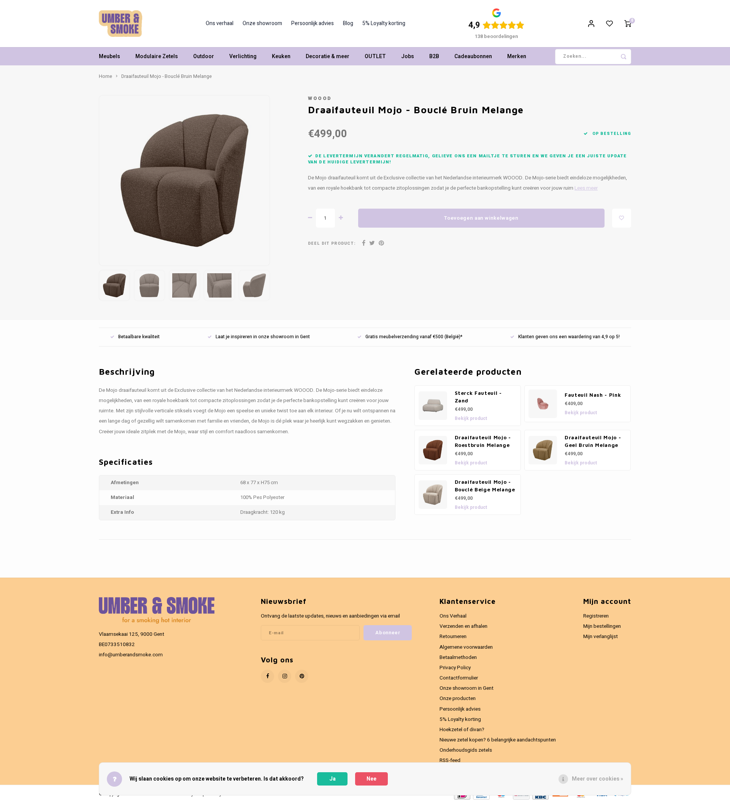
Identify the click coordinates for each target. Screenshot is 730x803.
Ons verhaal (219, 23)
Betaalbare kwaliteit (139, 337)
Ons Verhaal (453, 616)
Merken (516, 56)
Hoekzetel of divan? (462, 729)
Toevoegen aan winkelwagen (481, 218)
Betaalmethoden (458, 657)
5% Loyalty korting (383, 23)
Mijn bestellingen (602, 626)
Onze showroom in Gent (467, 688)
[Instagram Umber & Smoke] (284, 676)
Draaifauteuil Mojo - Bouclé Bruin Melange (166, 76)
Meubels (109, 56)
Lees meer (586, 188)
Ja (332, 779)
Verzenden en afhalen (463, 626)
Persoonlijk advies (312, 23)
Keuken (281, 56)
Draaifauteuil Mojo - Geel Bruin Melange (593, 441)
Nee (371, 779)
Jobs (407, 56)
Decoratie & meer (327, 56)
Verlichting (243, 56)
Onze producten (458, 698)
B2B (434, 56)
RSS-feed (450, 760)
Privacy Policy (455, 668)
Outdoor (203, 56)
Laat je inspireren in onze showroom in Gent (263, 337)
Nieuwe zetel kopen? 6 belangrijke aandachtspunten (498, 740)
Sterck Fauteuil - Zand (478, 397)
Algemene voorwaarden (466, 647)
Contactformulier (459, 678)
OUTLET (375, 56)
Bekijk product (471, 418)
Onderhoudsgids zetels (466, 750)
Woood (320, 98)
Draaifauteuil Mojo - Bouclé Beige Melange (485, 486)
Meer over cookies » (597, 779)
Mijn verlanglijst (600, 636)
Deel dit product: (331, 243)
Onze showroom (262, 23)
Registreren (596, 616)
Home (105, 76)
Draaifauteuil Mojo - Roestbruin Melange (483, 441)
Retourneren (453, 636)
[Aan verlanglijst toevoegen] (621, 218)
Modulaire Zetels (156, 56)
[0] (627, 23)
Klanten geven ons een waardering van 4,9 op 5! (569, 337)
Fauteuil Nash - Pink (593, 395)
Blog (348, 23)
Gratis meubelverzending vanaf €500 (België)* (413, 337)
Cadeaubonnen (473, 56)
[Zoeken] (623, 56)
